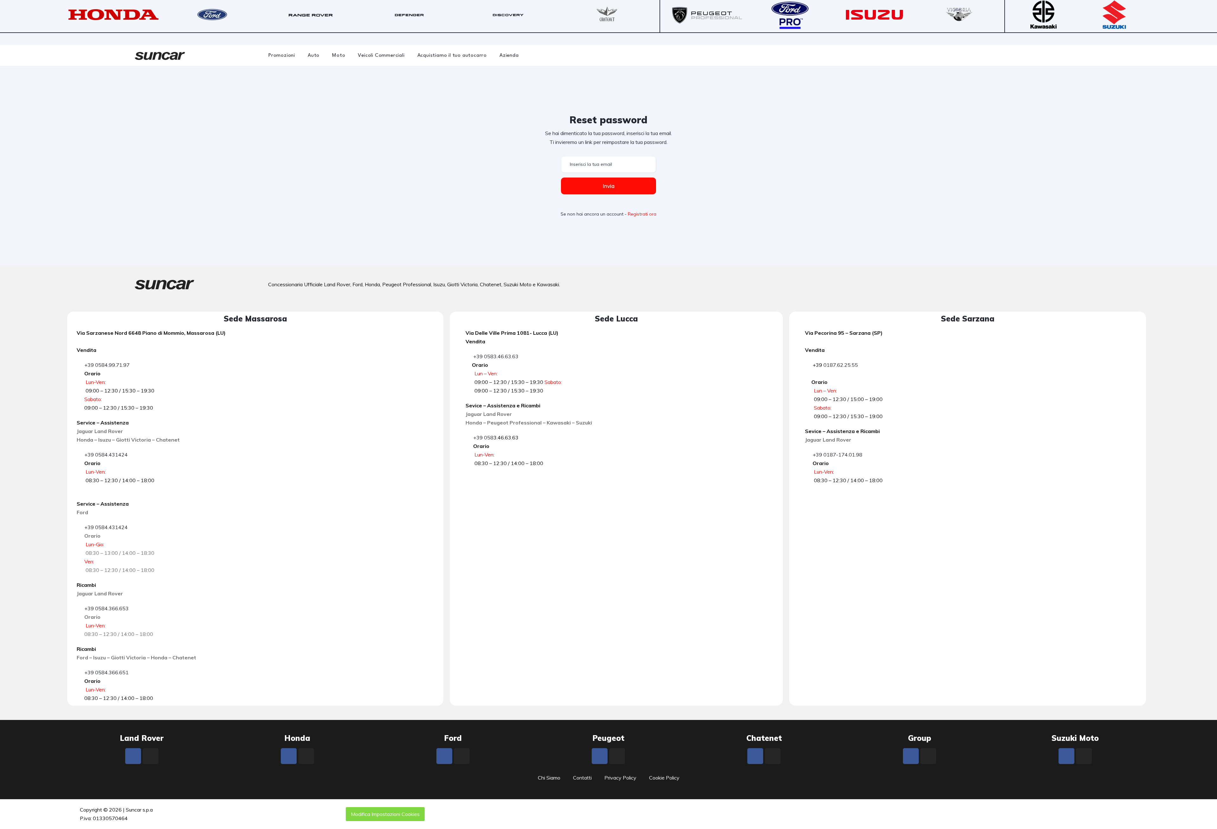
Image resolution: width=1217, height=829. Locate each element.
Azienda (509, 55)
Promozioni (281, 55)
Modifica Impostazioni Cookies (385, 814)
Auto (313, 55)
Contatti (582, 777)
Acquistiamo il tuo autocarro (452, 55)
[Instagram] (150, 756)
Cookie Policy (664, 777)
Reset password (608, 120)
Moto (338, 55)
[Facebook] (133, 756)
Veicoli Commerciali (381, 55)
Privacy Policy (620, 777)
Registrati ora (642, 214)
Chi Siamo (549, 777)
